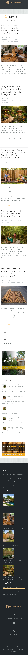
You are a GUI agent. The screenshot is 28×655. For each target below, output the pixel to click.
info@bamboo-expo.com (14, 627)
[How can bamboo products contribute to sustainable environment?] (14, 295)
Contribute (10, 646)
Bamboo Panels (10, 39)
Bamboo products (20, 39)
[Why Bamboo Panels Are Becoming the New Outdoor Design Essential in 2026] (14, 176)
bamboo (16, 37)
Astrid (22, 649)
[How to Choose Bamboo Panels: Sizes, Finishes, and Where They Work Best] (14, 53)
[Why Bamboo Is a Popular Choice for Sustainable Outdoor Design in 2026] (14, 114)
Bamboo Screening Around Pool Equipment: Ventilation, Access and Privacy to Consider (15, 386)
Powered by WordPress (8, 649)
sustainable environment (11, 41)
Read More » (14, 393)
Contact (18, 646)
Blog (3, 41)
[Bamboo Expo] (13, 606)
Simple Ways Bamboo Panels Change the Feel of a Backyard (12, 214)
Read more (8, 81)
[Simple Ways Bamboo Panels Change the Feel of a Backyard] (14, 235)
